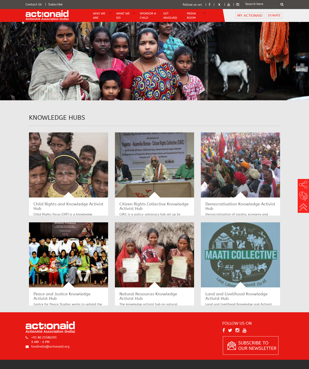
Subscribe (55, 4)
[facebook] (209, 5)
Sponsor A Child (148, 15)
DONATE (274, 15)
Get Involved (170, 15)
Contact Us (34, 4)
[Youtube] (228, 5)
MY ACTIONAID (249, 15)
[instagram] (237, 5)
